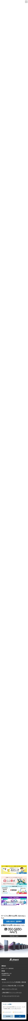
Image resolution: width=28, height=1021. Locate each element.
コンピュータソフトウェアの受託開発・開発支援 (14, 982)
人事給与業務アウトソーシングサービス (12, 992)
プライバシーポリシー (18, 1012)
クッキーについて (7, 1012)
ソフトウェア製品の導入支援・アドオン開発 (13, 985)
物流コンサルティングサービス (9, 989)
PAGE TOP (25, 998)
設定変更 (8, 1016)
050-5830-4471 (14, 930)
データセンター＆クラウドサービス (10, 996)
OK (20, 1016)
